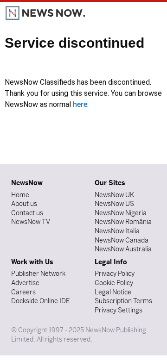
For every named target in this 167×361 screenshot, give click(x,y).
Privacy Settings (118, 310)
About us (24, 203)
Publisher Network (38, 273)
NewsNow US (114, 203)
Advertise (25, 283)
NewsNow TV (30, 222)
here (80, 104)
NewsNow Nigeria (121, 213)
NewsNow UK (114, 195)
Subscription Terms (123, 301)
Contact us (27, 213)
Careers (23, 292)
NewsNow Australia (123, 249)
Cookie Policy (114, 283)
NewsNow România (123, 222)
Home (20, 195)
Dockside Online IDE (40, 301)
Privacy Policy (115, 273)
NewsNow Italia (117, 231)
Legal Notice (113, 292)
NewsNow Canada (121, 240)
